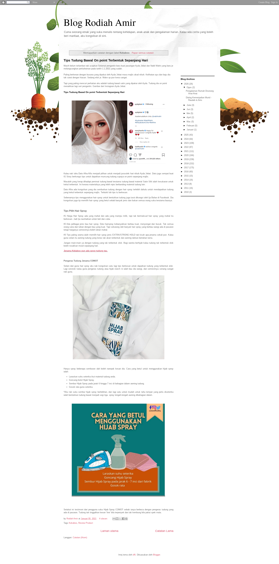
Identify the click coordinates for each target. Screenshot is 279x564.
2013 (186, 184)
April (189, 117)
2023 (186, 143)
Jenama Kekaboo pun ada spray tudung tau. (86, 251)
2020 (186, 155)
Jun (189, 109)
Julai (189, 105)
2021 (186, 151)
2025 (186, 135)
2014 (186, 180)
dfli (134, 555)
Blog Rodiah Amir (100, 22)
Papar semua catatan (143, 52)
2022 (186, 147)
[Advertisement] (198, 246)
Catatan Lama (164, 531)
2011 (186, 188)
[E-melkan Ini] (114, 518)
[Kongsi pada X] (120, 518)
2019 (186, 159)
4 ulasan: (103, 518)
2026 (186, 84)
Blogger (156, 555)
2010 (186, 192)
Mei (189, 113)
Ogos (189, 87)
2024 (186, 139)
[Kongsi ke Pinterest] (126, 518)
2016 (186, 171)
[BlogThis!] (117, 518)
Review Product (85, 523)
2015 (186, 176)
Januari (190, 129)
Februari (191, 125)
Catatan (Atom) (80, 537)
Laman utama (109, 531)
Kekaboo (73, 523)
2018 (186, 163)
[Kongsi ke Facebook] (123, 518)
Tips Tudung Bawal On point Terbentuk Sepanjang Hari (106, 60)
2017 (186, 167)
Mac (189, 121)
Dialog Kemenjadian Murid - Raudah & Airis (199, 98)
